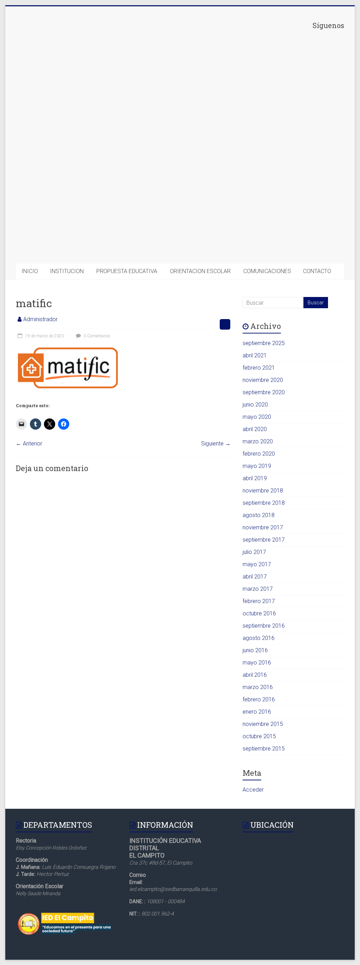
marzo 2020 (258, 441)
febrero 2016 (259, 699)
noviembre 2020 (263, 380)
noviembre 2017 (263, 527)
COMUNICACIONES (267, 271)
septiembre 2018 (264, 503)
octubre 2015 (259, 736)
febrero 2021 (259, 367)
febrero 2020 (259, 453)
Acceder (253, 789)
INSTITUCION (67, 271)
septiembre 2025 (264, 343)
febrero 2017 (259, 601)
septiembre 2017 (264, 539)
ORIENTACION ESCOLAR (200, 271)
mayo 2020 (257, 417)
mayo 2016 (257, 662)
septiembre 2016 (264, 625)
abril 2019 (255, 478)
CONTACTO (317, 271)
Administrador (40, 319)
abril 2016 (255, 675)
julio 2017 (254, 552)
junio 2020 (255, 404)
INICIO (29, 271)
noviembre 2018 (263, 490)
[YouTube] (291, 246)
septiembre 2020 (264, 392)
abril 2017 (255, 576)
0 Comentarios (96, 335)
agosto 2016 (259, 638)
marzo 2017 (258, 589)
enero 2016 (257, 711)
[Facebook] (291, 83)
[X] (291, 137)
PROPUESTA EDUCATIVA (126, 271)
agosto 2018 (259, 515)
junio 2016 (255, 650)
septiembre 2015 (264, 748)
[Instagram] (291, 191)
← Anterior (29, 443)
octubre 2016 (259, 613)
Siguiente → (216, 443)
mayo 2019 (257, 466)
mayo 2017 (257, 564)
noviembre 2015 (263, 724)
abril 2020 (255, 429)
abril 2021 (255, 355)
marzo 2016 (258, 687)
